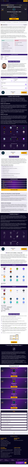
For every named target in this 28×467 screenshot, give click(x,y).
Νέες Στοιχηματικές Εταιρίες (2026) (5, 453)
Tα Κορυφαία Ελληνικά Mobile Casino (5, 443)
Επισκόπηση (3, 22)
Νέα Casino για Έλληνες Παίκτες (5, 441)
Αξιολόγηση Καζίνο (15, 22)
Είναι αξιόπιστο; (9, 22)
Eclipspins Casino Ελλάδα (17, 454)
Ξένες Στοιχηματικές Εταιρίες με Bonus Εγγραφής (7, 452)
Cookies (20, 462)
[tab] (7, 5)
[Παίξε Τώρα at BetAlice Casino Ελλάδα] (14, 9)
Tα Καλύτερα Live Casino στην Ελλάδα (6, 442)
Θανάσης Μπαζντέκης (4, 24)
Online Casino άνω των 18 (4, 440)
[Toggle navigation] (1, 1)
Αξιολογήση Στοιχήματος (23, 22)
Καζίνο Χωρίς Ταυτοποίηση (4, 444)
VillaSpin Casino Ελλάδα (17, 448)
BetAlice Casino (13, 91)
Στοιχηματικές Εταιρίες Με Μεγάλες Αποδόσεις (7, 449)
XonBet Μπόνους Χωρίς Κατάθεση (18, 440)
